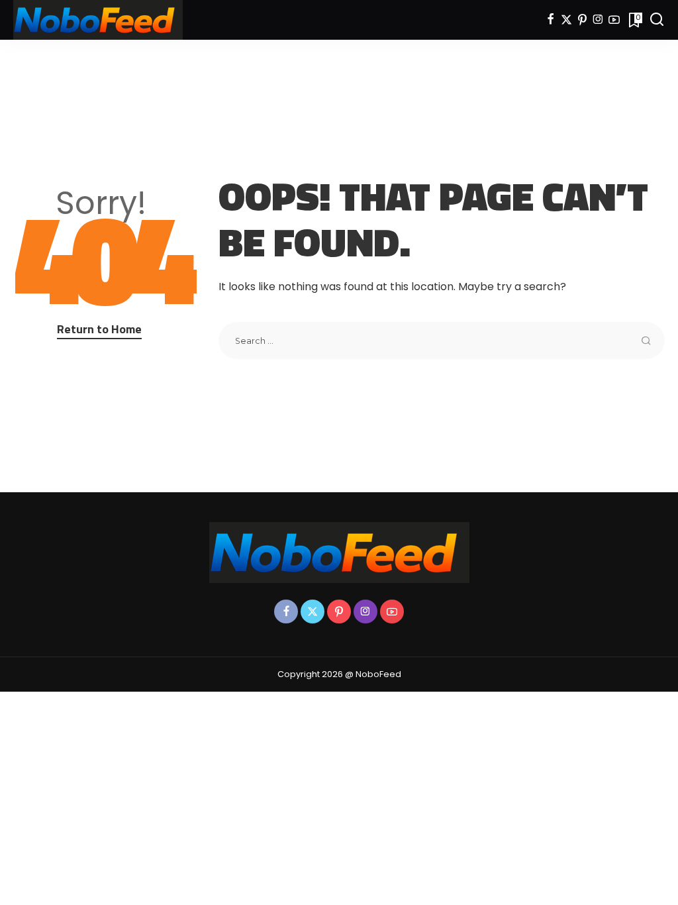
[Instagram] (598, 20)
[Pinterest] (582, 20)
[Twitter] (566, 20)
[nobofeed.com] (98, 20)
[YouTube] (614, 20)
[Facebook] (550, 20)
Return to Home (99, 329)
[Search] (657, 20)
